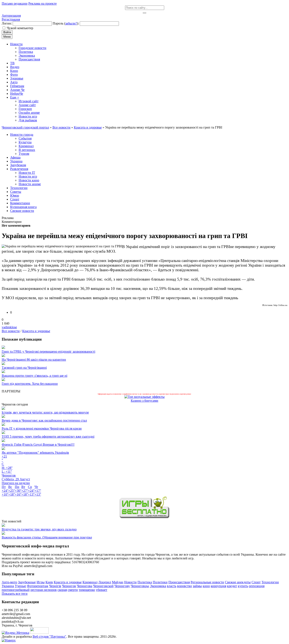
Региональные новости (207, 582)
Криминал (90, 582)
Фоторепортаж (37, 586)
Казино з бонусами (144, 400)
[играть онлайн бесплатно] (144, 517)
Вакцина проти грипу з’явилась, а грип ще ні (34, 375)
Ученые (20, 586)
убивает (101, 590)
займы (197, 586)
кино (206, 586)
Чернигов (69, 586)
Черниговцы (140, 586)
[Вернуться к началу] (9, 640)
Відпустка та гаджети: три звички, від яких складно (39, 529)
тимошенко (87, 590)
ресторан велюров (43, 590)
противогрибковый (16, 590)
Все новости (11, 331)
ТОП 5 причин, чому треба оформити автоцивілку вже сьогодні (48, 436)
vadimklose (9, 327)
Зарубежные (27, 582)
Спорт (256, 582)
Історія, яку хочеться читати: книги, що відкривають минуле (45, 412)
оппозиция (256, 586)
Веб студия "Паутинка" (49, 636)
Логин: (7, 23)
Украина (8, 586)
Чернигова (84, 586)
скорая (62, 590)
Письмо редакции (15, 3)
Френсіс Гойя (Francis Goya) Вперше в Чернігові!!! (38, 444)
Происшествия (179, 582)
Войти (7, 32)
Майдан (117, 582)
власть (171, 586)
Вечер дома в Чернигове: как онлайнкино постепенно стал (44, 420)
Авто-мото (9, 582)
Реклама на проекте (42, 3)
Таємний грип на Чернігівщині (24, 367)
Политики (160, 582)
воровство (184, 586)
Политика (145, 582)
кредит (232, 586)
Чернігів (55, 586)
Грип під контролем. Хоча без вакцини (30, 383)
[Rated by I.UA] (39, 632)
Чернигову (122, 586)
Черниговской (103, 586)
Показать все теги (15, 593)
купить (243, 586)
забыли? (71, 23)
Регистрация (11, 19)
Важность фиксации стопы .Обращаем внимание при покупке (47, 537)
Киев (49, 582)
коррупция (218, 586)
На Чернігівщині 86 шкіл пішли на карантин (34, 359)
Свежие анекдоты (238, 582)
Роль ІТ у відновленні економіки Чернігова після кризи (42, 428)
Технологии (270, 582)
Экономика (158, 586)
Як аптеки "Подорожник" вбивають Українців (35, 452)
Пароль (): (66, 23)
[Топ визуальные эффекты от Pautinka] (144, 397)
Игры (41, 582)
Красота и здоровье (36, 331)
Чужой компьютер (20, 28)
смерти (73, 590)
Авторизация (11, 15)
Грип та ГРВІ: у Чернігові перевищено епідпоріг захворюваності (48, 351)
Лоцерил (104, 582)
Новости (130, 582)
